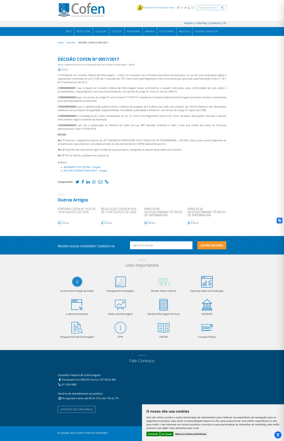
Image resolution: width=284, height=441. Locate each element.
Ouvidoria (214, 23)
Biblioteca (184, 31)
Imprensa (150, 31)
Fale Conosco (142, 360)
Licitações (116, 31)
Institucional (83, 31)
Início (69, 31)
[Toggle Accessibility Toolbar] (278, 435)
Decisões (70, 42)
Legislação (101, 31)
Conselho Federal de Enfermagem (79, 375)
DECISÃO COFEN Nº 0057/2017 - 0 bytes (85, 170)
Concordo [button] (153, 434)
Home (61, 42)
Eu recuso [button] (167, 434)
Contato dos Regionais (76, 409)
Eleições (188, 23)
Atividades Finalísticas (206, 31)
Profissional (133, 31)
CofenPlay (201, 23)
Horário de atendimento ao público (80, 393)
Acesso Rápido (167, 31)
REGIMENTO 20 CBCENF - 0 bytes (82, 167)
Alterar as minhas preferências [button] (190, 434)
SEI (224, 23)
